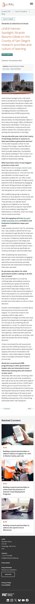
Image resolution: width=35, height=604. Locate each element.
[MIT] (17, 595)
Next (29, 408)
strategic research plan (23, 168)
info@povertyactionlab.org (10, 558)
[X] (15, 600)
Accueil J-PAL (6, 11)
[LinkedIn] (8, 600)
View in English (8, 19)
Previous (7, 408)
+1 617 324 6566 (7, 555)
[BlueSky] (19, 600)
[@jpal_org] (11, 600)
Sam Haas (6, 69)
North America (7, 54)
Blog (3, 14)
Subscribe (8, 574)
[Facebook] (27, 600)
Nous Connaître (21, 11)
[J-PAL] (8, 5)
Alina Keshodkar (16, 69)
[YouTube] (23, 600)
